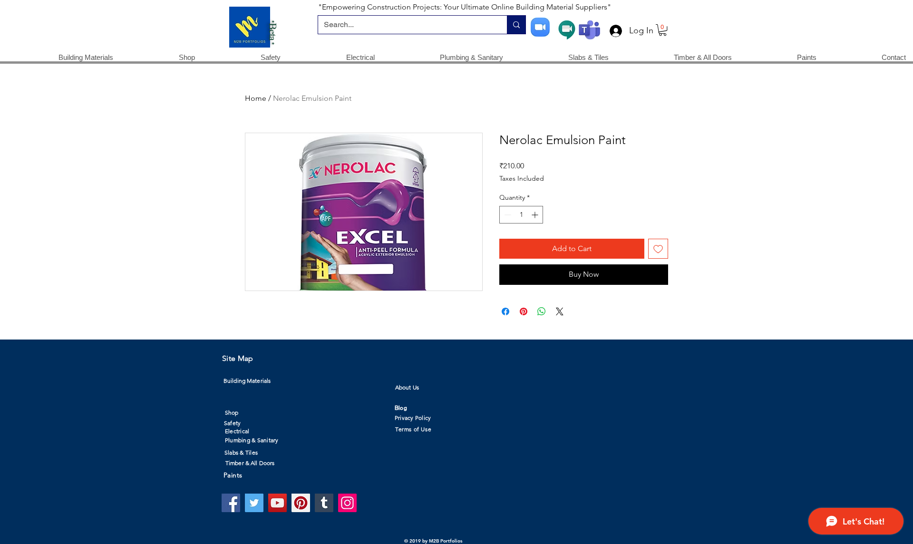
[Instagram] (347, 503)
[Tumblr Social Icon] (324, 503)
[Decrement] (507, 214)
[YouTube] (277, 503)
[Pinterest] (300, 503)
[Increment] (536, 214)
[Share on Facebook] (505, 311)
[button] (663, 30)
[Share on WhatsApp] (541, 311)
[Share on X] (559, 311)
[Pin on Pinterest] (523, 311)
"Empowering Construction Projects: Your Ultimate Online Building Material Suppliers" (464, 6)
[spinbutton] (521, 214)
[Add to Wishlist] (658, 249)
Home (255, 98)
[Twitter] (254, 503)
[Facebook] (231, 503)
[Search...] (516, 25)
